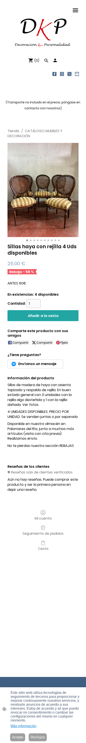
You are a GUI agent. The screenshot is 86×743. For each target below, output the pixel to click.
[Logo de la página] (43, 32)
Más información (23, 726)
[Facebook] (54, 74)
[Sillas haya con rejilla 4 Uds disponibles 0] (43, 190)
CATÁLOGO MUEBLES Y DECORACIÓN (34, 133)
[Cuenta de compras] (55, 60)
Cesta (43, 548)
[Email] (77, 74)
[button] (46, 60)
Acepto (17, 737)
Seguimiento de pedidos (43, 533)
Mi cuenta (43, 518)
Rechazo (38, 737)
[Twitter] (69, 74)
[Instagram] (62, 74)
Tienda (13, 130)
